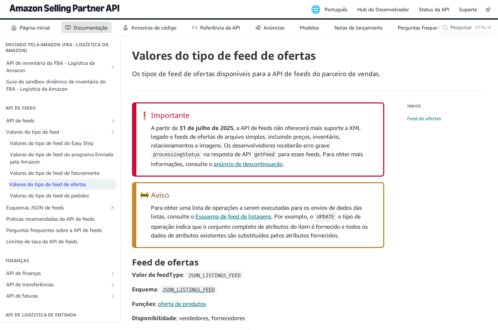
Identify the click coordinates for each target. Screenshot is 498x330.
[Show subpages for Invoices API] (113, 296)
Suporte (468, 9)
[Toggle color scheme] (488, 9)
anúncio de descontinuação (248, 164)
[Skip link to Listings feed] (127, 262)
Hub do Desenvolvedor (383, 9)
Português (335, 9)
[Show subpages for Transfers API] (113, 285)
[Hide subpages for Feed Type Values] (113, 132)
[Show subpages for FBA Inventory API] (113, 67)
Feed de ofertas (424, 118)
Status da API (434, 9)
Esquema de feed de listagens (233, 216)
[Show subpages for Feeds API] (113, 121)
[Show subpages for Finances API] (113, 273)
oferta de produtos (182, 303)
